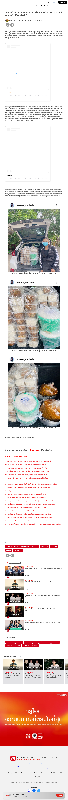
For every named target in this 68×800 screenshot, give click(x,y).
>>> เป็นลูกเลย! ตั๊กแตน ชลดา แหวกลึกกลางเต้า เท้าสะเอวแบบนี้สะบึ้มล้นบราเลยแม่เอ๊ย (27, 491)
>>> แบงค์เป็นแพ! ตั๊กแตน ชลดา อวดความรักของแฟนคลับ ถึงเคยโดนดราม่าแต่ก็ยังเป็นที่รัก (28, 461)
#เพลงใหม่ (17, 645)
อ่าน (5, 6)
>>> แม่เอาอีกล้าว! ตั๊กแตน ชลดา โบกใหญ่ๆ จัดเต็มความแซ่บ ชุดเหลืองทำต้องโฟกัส (26, 478)
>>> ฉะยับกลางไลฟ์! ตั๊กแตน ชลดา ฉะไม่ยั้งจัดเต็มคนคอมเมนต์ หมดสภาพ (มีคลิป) (26, 521)
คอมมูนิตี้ (59, 773)
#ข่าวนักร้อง (25, 645)
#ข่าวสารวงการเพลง (45, 642)
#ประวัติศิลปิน (9, 645)
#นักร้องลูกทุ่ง (54, 546)
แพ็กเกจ (42, 773)
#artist (16, 546)
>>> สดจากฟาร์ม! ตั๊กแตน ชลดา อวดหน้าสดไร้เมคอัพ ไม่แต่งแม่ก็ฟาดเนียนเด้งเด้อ (26, 511)
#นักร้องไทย (19, 642)
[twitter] (38, 790)
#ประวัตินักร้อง (28, 642)
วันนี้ (7, 773)
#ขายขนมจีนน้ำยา (24, 546)
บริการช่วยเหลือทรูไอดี (34, 777)
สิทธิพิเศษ (16, 773)
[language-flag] (54, 2)
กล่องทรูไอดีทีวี (51, 773)
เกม (26, 773)
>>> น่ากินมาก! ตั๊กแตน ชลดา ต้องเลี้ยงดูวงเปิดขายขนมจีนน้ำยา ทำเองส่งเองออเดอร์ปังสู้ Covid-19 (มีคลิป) (33, 524)
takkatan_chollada (23, 95)
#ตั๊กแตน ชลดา (44, 546)
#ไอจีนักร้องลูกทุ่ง (18, 550)
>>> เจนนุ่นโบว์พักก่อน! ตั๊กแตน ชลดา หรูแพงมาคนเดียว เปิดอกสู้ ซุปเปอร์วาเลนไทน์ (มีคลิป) (29, 501)
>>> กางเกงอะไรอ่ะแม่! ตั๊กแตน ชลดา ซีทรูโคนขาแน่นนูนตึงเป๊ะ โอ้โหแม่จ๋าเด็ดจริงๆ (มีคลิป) (28, 487)
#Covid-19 (9, 546)
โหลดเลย (59, 795)
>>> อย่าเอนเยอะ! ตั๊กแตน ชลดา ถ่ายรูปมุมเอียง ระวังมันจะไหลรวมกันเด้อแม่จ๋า (25, 465)
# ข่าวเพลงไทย (29, 567)
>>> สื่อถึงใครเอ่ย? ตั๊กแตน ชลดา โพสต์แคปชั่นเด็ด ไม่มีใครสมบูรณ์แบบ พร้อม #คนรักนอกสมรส (30, 504)
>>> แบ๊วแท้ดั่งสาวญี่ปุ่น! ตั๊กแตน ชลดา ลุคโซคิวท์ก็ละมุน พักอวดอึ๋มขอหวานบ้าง (25, 507)
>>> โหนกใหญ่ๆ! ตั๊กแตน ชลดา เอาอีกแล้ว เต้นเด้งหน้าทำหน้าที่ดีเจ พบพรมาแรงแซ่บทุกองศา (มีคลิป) (31, 484)
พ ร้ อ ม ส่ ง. (10, 175)
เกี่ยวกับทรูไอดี (13, 782)
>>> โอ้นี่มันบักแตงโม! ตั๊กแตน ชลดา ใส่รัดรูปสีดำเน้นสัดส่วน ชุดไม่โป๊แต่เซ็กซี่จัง (25, 497)
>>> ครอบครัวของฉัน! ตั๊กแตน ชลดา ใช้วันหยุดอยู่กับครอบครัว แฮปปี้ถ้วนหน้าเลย (26, 475)
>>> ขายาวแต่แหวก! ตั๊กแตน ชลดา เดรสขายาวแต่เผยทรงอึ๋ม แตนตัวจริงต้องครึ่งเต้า (26, 468)
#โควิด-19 (8, 550)
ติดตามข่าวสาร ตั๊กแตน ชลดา (16, 456)
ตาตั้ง (30, 773)
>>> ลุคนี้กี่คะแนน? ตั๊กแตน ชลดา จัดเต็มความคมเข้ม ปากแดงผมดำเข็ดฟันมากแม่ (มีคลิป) (28, 514)
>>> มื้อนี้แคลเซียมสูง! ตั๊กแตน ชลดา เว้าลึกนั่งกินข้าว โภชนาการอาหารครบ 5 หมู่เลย (27, 471)
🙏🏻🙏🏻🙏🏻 (9, 92)
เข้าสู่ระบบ (62, 2)
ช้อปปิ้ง (36, 773)
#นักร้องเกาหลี (34, 645)
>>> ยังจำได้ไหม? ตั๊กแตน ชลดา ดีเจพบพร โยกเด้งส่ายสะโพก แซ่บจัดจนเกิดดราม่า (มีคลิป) (28, 517)
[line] (29, 790)
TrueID (4, 2)
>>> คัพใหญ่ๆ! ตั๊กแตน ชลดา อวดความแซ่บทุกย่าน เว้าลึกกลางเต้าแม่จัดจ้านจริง (25, 494)
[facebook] (34, 790)
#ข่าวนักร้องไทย (34, 546)
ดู (11, 773)
